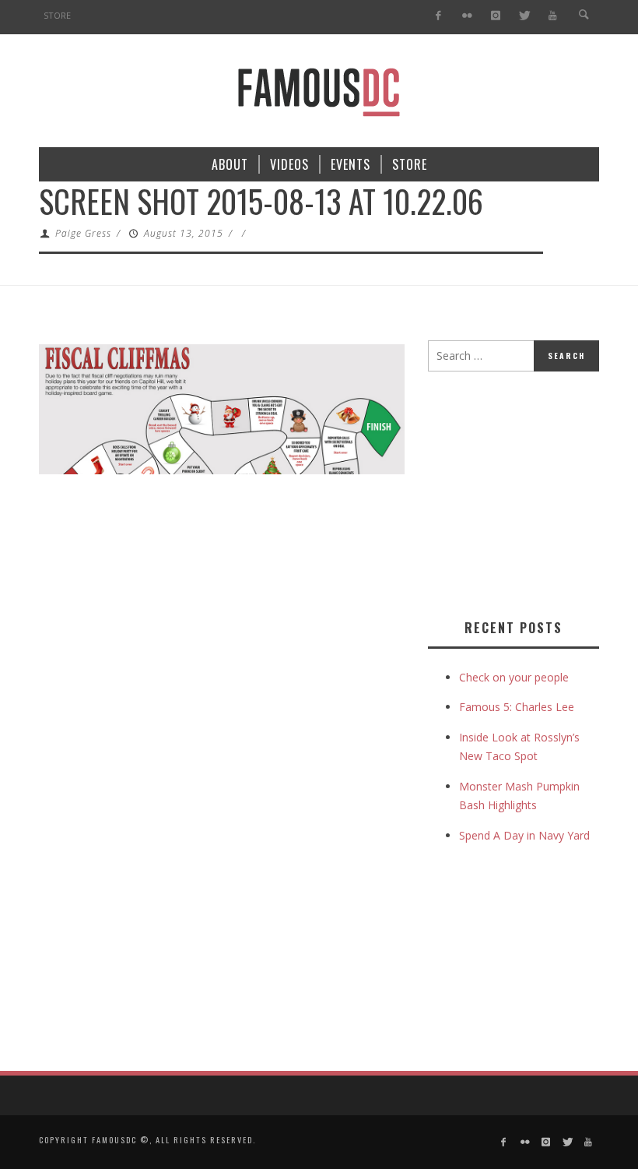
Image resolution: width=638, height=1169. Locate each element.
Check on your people (515, 677)
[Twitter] (524, 16)
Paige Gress (83, 233)
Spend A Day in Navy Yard (524, 835)
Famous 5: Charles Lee (516, 706)
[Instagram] (495, 16)
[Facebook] (438, 16)
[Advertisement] (533, 492)
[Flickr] (467, 16)
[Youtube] (552, 16)
